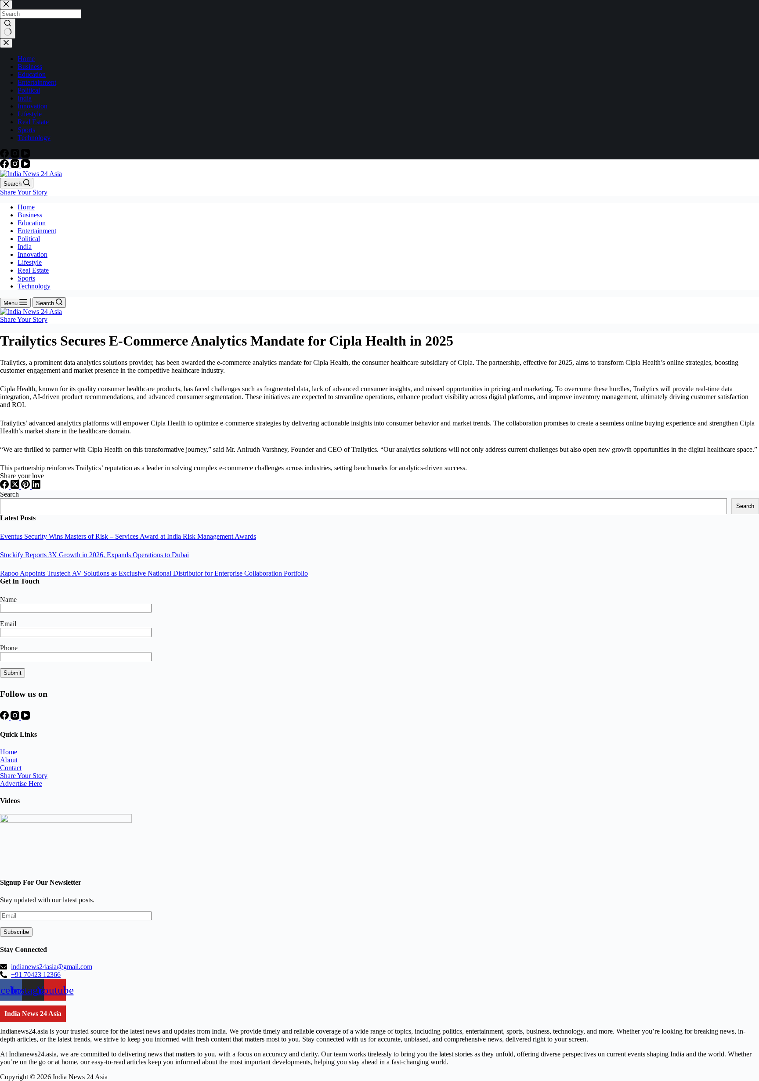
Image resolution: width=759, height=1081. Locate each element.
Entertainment (37, 230)
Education (32, 223)
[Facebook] (5, 165)
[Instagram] (16, 165)
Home (26, 207)
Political (29, 238)
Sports (26, 278)
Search (9, 494)
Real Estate (33, 270)
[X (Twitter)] (16, 486)
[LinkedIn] (36, 486)
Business (30, 215)
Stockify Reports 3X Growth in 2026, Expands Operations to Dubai (94, 555)
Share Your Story (23, 192)
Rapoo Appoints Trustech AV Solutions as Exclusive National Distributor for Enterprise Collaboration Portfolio (154, 573)
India (25, 246)
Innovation (32, 254)
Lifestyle (30, 262)
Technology (34, 286)
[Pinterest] (26, 486)
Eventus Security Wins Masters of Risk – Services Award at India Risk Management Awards (128, 536)
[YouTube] (25, 165)
